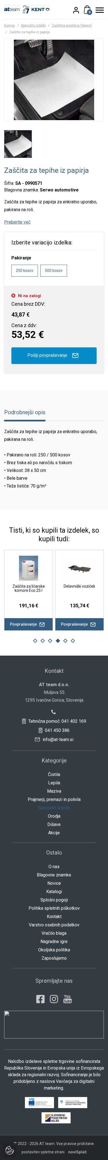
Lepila (54, 782)
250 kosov (25, 270)
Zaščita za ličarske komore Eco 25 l (28, 588)
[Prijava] (79, 10)
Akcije (54, 832)
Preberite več (17, 222)
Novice (54, 883)
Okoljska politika (54, 949)
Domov (9, 25)
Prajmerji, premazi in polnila (54, 799)
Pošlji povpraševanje (47, 355)
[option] (18, 144)
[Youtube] (67, 999)
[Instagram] (54, 999)
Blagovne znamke (54, 875)
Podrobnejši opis (24, 412)
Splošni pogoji (54, 900)
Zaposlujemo (54, 958)
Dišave (54, 824)
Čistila (54, 774)
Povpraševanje (24, 624)
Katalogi (54, 891)
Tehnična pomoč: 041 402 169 (56, 721)
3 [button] (50, 641)
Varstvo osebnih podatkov (54, 925)
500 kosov (54, 270)
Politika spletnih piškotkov (54, 908)
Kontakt (54, 916)
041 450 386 (57, 730)
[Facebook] (40, 999)
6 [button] (73, 641)
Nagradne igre (54, 941)
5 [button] (65, 641)
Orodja (54, 816)
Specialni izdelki (33, 25)
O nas (54, 866)
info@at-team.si (57, 739)
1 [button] (35, 641)
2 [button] (42, 641)
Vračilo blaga (54, 933)
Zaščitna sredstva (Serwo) (72, 25)
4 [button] (58, 641)
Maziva (54, 791)
